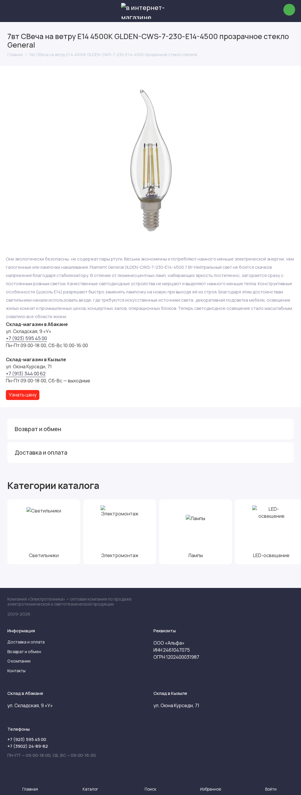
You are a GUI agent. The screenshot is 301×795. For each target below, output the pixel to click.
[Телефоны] (289, 10)
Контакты (16, 670)
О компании (19, 661)
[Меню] (11, 11)
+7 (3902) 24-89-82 (27, 746)
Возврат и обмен (24, 651)
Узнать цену (22, 394)
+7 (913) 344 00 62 (26, 373)
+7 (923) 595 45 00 (26, 338)
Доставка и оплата (26, 642)
